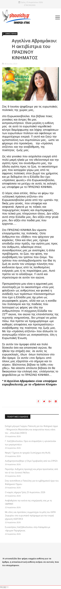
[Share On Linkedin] (56, 401)
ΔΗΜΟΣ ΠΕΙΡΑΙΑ (11, 34)
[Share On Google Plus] (50, 401)
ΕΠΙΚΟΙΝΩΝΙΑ (29, 5)
